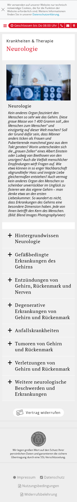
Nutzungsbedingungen (40, 485)
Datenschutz (53, 477)
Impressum (26, 477)
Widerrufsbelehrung (40, 494)
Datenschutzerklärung (46, 14)
